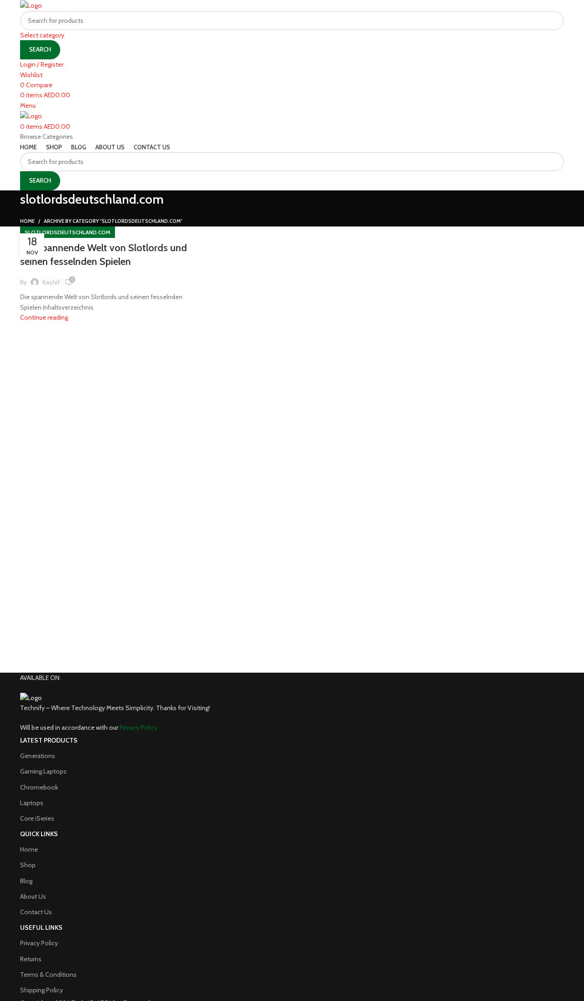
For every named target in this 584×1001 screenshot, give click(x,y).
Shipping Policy (41, 990)
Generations (37, 756)
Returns (31, 959)
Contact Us (36, 912)
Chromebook (39, 787)
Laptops (31, 803)
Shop (28, 865)
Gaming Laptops (43, 771)
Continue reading (44, 317)
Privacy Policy (39, 943)
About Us (33, 896)
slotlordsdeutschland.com (67, 232)
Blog (26, 881)
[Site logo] (31, 5)
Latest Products (49, 740)
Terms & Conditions (48, 974)
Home (27, 221)
